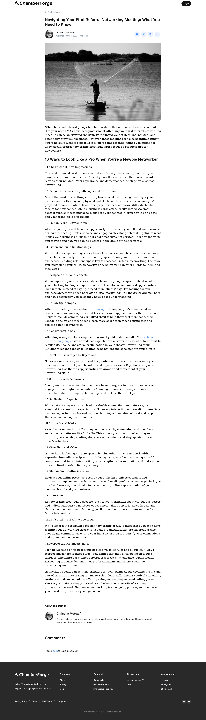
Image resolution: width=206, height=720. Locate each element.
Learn (129, 684)
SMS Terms (47, 701)
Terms (34, 701)
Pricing (63, 684)
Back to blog (53, 12)
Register (167, 684)
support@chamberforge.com (39, 688)
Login (186, 4)
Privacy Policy (21, 701)
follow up (98, 309)
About (62, 680)
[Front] (33, 3)
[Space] (32, 675)
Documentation (134, 680)
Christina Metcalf (65, 32)
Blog (62, 689)
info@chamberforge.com (34, 684)
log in (55, 651)
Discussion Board (101, 684)
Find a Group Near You (103, 689)
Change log (62, 701)
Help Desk (167, 689)
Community (98, 680)
